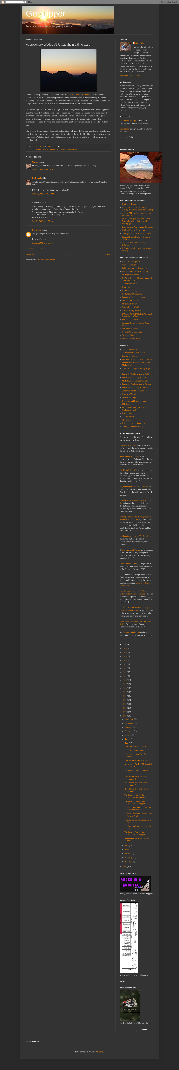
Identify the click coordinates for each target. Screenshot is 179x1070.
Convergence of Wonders (131, 550)
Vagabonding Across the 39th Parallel (134, 536)
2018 (125, 680)
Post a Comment (35, 249)
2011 (125, 708)
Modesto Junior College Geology (135, 381)
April (127, 850)
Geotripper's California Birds (133, 353)
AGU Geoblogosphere (131, 261)
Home (69, 254)
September (129, 731)
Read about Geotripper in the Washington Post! (133, 408)
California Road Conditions (133, 391)
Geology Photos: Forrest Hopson (135, 230)
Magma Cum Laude (130, 300)
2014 (125, 696)
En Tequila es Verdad (130, 275)
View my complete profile (130, 76)
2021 (125, 668)
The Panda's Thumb (130, 329)
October (128, 727)
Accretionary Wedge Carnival (44, 149)
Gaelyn (35, 162)
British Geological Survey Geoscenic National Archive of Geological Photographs (136, 221)
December (129, 719)
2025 (125, 652)
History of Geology (129, 290)
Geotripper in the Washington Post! (136, 427)
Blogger (100, 1052)
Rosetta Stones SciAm (131, 320)
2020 (125, 672)
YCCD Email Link (129, 349)
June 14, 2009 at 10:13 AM (43, 194)
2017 (125, 684)
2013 (125, 700)
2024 (125, 656)
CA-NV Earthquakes (130, 356)
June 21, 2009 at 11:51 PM (42, 221)
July (127, 739)
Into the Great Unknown (129, 456)
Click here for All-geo (128, 121)
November (129, 723)
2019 (125, 676)
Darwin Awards (128, 413)
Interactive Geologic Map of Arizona (136, 384)
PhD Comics (127, 404)
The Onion (126, 420)
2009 (125, 716)
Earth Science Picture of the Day (135, 271)
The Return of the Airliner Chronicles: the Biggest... (135, 802)
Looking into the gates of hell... (137, 760)
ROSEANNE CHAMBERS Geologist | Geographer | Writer (137, 315)
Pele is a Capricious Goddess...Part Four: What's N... (138, 808)
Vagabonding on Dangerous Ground (134, 487)
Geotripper (45, 13)
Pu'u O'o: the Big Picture (134, 750)
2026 (125, 648)
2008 (125, 867)
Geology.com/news (129, 284)
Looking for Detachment (132, 294)
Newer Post (31, 254)
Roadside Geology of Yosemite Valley (137, 359)
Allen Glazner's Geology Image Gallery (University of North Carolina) (137, 208)
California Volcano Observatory (134, 268)
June (127, 743)
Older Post (106, 254)
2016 (125, 688)
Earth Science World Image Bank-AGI (137, 227)
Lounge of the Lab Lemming (133, 297)
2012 (125, 704)
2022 (125, 664)
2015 (125, 692)
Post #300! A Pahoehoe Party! (136, 746)
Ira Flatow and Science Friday (134, 401)
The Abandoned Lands (128, 564)
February (129, 858)
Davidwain (36, 230)
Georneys (125, 287)
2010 (125, 712)
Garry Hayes (140, 43)
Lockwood (36, 178)
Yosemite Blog (128, 335)
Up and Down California (132, 332)
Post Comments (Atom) (46, 259)
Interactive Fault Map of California (136, 377)
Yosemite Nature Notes (131, 339)
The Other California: (128, 445)
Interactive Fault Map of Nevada (135, 387)
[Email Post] (59, 146)
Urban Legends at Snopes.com (134, 423)
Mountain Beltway (129, 304)
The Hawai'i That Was (128, 470)
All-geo (123, 137)
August (128, 735)
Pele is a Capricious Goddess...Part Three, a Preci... (138, 815)
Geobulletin (124, 129)
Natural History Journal (131, 311)
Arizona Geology (129, 265)
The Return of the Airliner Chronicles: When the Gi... (136, 796)
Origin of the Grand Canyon (66, 149)
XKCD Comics (128, 416)
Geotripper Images (129, 204)
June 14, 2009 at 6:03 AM (42, 169)
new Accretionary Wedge (78, 94)
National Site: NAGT (130, 307)
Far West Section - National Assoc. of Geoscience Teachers (137, 279)
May (127, 846)
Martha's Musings (129, 398)
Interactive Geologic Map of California (137, 374)
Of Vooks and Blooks (131, 632)
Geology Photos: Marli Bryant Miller (136, 233)
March (128, 854)
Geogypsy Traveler (129, 394)
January (128, 862)
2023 (125, 660)
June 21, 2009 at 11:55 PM (42, 243)
